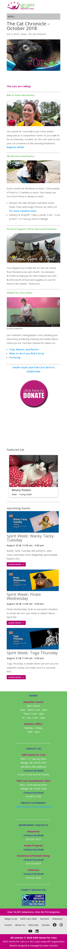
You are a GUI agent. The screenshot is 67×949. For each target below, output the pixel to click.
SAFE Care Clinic (28, 918)
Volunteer (57, 918)
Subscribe (33, 924)
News (24, 34)
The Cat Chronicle (37, 34)
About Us (20, 924)
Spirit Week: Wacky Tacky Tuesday (30, 538)
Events (8, 924)
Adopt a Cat (11, 918)
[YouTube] (30, 931)
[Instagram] (61, 925)
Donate (46, 924)
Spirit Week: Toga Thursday (32, 652)
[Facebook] (54, 925)
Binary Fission (21, 490)
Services (44, 918)
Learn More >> (16, 564)
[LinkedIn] (37, 931)
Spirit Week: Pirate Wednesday (24, 596)
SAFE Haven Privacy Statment (33, 806)
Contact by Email (33, 835)
